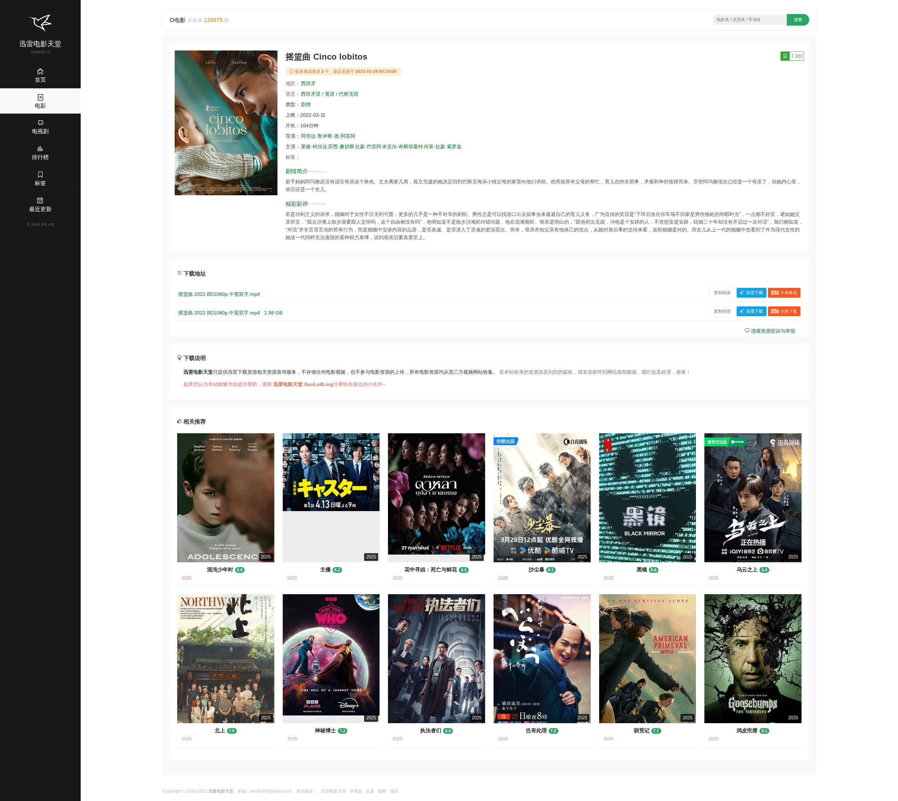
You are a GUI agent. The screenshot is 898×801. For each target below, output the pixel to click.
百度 (370, 791)
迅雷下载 (754, 292)
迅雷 (394, 791)
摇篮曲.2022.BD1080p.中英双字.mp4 (219, 294)
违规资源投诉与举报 (772, 331)
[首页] (40, 23)
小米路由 (788, 292)
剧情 (306, 104)
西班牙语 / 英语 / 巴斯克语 (329, 94)
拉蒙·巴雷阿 (368, 146)
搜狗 (382, 791)
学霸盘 (356, 791)
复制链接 (722, 292)
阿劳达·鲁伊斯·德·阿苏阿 (328, 136)
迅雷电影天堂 (333, 791)
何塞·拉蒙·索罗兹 (443, 146)
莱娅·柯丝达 (314, 146)
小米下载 (788, 311)
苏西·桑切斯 (341, 146)
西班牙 (308, 83)
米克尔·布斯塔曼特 (402, 146)
